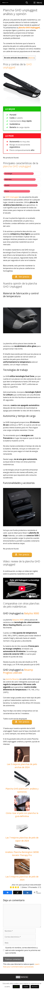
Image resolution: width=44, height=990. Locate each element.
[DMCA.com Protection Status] (22, 978)
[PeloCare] (5, 2)
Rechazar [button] (35, 987)
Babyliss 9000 (31, 613)
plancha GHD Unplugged (29, 27)
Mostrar (31, 58)
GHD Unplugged (12, 197)
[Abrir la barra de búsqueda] (27, 2)
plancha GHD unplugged (17, 166)
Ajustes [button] (16, 987)
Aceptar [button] (26, 987)
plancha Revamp (12, 679)
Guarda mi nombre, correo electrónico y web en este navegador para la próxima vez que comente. (22, 950)
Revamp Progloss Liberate (18, 671)
